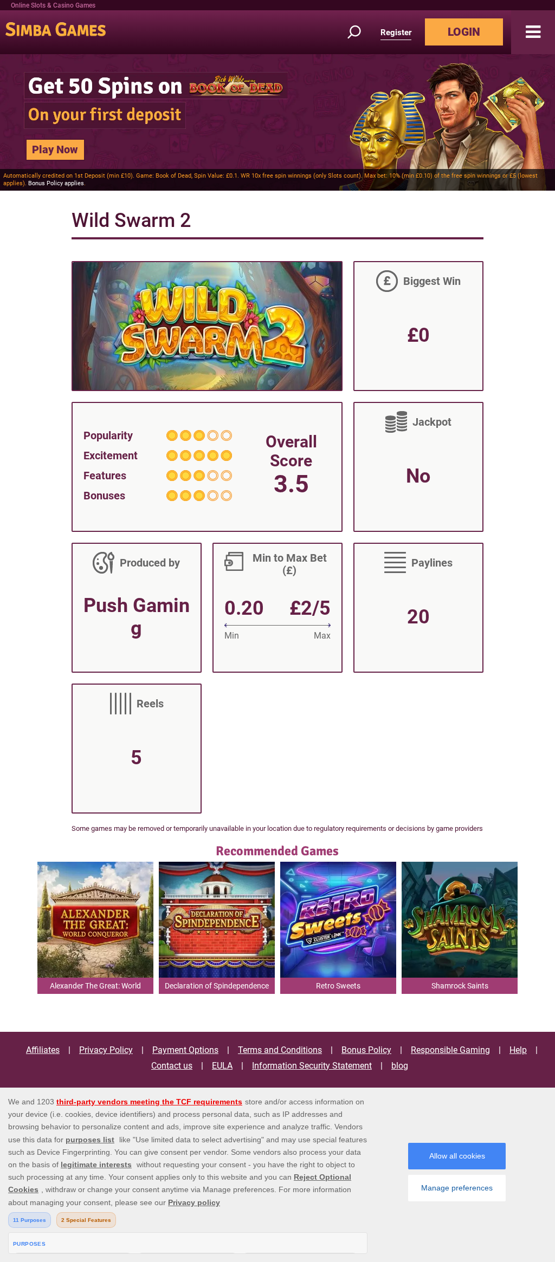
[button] (533, 32)
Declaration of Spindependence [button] (217, 985)
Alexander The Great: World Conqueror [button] (95, 987)
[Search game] (360, 32)
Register (395, 32)
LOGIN (464, 31)
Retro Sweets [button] (338, 985)
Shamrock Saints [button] (459, 985)
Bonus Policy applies (56, 183)
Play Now (55, 149)
